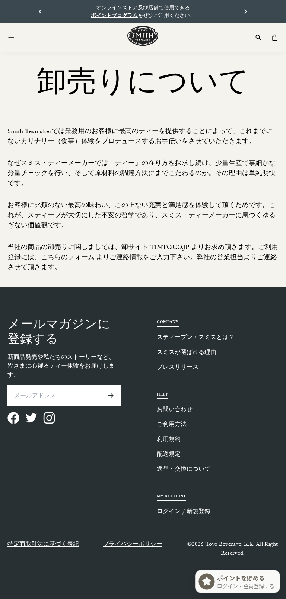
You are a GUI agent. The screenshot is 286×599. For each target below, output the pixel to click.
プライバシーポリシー (132, 543)
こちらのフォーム (68, 257)
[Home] (143, 36)
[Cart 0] (275, 37)
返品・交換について (183, 468)
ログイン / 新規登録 (183, 511)
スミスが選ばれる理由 (186, 351)
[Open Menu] (11, 37)
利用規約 (169, 438)
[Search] (258, 37)
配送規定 (169, 453)
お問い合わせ (175, 409)
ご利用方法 (172, 424)
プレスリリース (177, 366)
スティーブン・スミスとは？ (195, 337)
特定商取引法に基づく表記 (43, 543)
